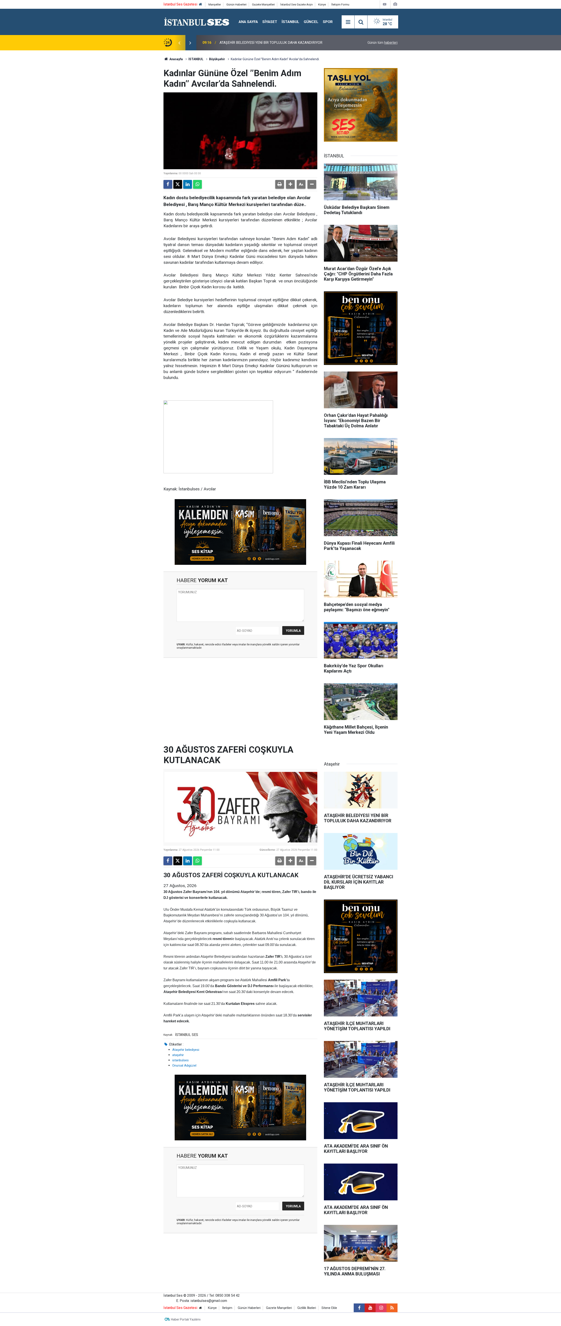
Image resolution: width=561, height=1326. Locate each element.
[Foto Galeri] (395, 4)
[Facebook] (167, 184)
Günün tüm (382, 43)
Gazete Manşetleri (263, 4)
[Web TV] (384, 4)
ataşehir (178, 1055)
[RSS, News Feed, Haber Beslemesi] (392, 1307)
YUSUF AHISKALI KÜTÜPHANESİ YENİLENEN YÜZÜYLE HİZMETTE (270, 43)
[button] (290, 184)
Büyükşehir (217, 59)
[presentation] (179, 42)
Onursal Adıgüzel (184, 1065)
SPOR (328, 21)
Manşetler (214, 4)
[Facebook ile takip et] (359, 1307)
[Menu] (348, 22)
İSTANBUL (290, 21)
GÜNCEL (311, 21)
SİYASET (269, 21)
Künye (322, 4)
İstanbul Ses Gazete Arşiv (296, 4)
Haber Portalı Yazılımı (186, 1319)
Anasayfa (176, 59)
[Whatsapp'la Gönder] (197, 184)
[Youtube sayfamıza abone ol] (370, 1307)
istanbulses (180, 1060)
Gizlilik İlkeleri (306, 1308)
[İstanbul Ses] (196, 21)
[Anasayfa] (200, 4)
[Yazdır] (279, 184)
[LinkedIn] (187, 184)
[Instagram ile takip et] (381, 1307)
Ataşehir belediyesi (185, 1050)
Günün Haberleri (236, 4)
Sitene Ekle (329, 1308)
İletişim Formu (340, 4)
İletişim (227, 1308)
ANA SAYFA (248, 21)
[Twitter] (177, 184)
